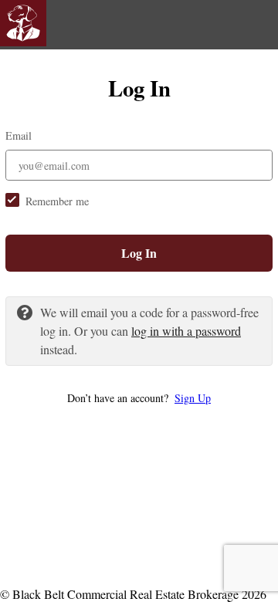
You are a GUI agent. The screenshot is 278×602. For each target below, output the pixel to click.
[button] (139, 398)
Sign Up (193, 398)
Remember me (57, 201)
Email (18, 135)
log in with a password (186, 331)
